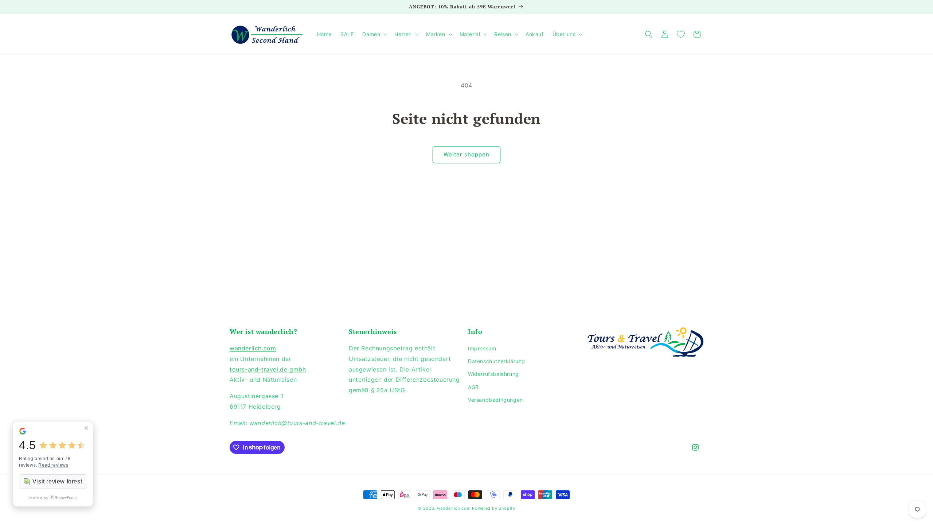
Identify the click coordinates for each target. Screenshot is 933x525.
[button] (374, 34)
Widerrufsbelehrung (493, 374)
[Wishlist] (681, 34)
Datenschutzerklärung (496, 361)
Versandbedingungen (495, 400)
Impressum (482, 348)
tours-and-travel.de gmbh (268, 369)
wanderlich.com (253, 348)
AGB (473, 387)
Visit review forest (57, 481)
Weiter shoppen (466, 154)
